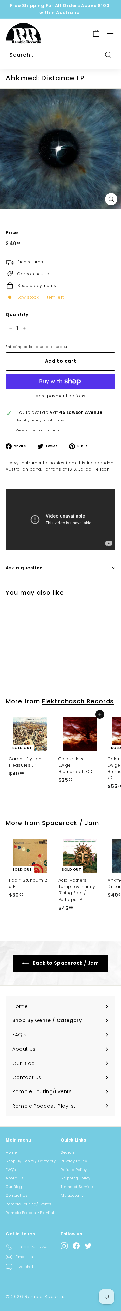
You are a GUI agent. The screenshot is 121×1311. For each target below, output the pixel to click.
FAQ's (11, 1169)
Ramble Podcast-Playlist (30, 1212)
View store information (37, 430)
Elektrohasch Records (78, 701)
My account (72, 1195)
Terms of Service (77, 1186)
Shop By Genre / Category (31, 1161)
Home (11, 1152)
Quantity (17, 314)
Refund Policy (74, 1169)
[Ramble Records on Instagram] (64, 1245)
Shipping (14, 346)
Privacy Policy (74, 1161)
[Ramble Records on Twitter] (88, 1245)
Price (12, 232)
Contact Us (17, 1195)
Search (67, 1152)
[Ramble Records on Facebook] (76, 1245)
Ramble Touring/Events (29, 1204)
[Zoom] (111, 199)
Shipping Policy (76, 1178)
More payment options (60, 396)
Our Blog (14, 1186)
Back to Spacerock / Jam (65, 963)
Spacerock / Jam (70, 823)
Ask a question (24, 568)
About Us (15, 1178)
